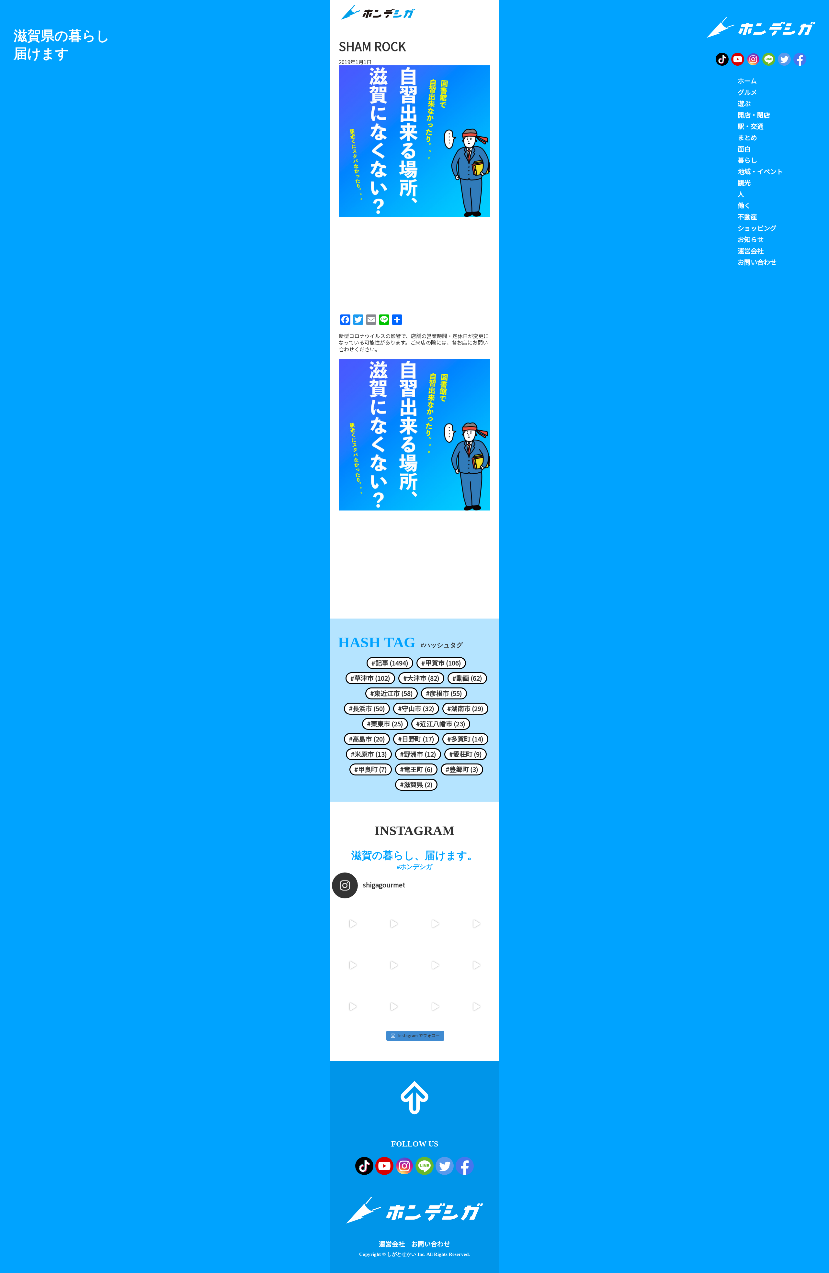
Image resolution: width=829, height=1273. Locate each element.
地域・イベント (760, 171)
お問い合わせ (430, 1244)
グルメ (747, 92)
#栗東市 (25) (385, 723)
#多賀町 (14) (465, 739)
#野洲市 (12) (418, 754)
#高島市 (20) (367, 739)
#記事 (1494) (389, 663)
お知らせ (751, 239)
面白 (744, 149)
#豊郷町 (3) (462, 769)
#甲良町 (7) (370, 769)
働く (744, 205)
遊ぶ (744, 103)
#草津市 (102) (370, 678)
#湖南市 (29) (465, 708)
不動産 (747, 217)
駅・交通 (751, 126)
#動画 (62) (467, 678)
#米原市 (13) (369, 754)
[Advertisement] (414, 263)
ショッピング (757, 228)
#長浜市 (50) (367, 708)
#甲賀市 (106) (441, 663)
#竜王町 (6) (416, 769)
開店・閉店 (754, 115)
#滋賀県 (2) (416, 784)
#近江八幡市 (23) (440, 723)
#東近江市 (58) (391, 693)
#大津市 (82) (421, 678)
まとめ (747, 137)
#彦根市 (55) (444, 693)
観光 (744, 183)
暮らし (747, 160)
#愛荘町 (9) (465, 754)
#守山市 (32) (416, 708)
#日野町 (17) (416, 739)
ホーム (747, 81)
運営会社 (392, 1244)
